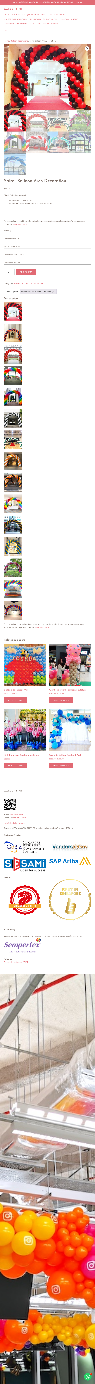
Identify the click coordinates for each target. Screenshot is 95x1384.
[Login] (6, 30)
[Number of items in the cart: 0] (89, 30)
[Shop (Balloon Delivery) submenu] (47, 14)
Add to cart (26, 272)
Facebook (8, 962)
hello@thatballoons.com (14, 823)
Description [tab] (12, 291)
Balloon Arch (19, 283)
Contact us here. (20, 224)
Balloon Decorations (19, 41)
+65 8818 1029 (16, 814)
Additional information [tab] (31, 291)
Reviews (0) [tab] (49, 291)
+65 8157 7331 (19, 817)
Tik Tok (26, 962)
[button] (87, 48)
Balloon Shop (13, 9)
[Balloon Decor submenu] (65, 14)
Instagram (17, 962)
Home (6, 41)
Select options (15, 700)
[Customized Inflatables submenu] (28, 23)
